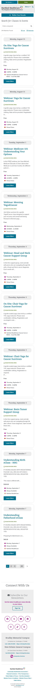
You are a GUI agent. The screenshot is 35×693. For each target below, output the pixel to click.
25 (22, 566)
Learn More (10, 81)
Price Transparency (23, 674)
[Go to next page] (27, 566)
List (23, 30)
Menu (27, 7)
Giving (25, 2)
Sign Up (17, 608)
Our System (9, 2)
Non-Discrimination (24, 676)
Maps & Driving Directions (23, 644)
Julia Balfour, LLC (20, 685)
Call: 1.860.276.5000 (10, 644)
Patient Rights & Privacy (12, 676)
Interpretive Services (19, 656)
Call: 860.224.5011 (10, 653)
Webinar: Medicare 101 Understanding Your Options (16, 152)
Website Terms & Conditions (11, 678)
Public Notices (17, 680)
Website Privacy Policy (25, 678)
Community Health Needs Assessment (17, 671)
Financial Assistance (12, 674)
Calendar (31, 30)
